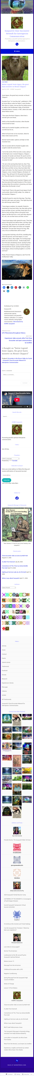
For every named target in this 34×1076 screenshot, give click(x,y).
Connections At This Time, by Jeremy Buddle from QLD (17, 1014)
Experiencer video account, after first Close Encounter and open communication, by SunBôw (18, 339)
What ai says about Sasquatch (10, 578)
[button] (7, 719)
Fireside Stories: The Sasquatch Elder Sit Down (17, 840)
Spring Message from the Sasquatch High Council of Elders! (16, 978)
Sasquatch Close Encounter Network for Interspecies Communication (17, 34)
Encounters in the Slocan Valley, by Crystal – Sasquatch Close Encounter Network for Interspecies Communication (17, 360)
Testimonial (5, 666)
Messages (5, 687)
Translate (14, 460)
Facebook (4, 670)
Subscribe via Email (17, 466)
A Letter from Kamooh (8, 561)
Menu (18, 51)
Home (3, 650)
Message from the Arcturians (12, 965)
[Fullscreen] (30, 406)
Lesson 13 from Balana (10, 988)
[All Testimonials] (17, 44)
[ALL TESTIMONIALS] (17, 1060)
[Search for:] (17, 416)
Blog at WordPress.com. (17, 1065)
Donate (4, 674)
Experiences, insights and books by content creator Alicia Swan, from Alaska (16, 1049)
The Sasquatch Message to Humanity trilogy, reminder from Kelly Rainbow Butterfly (17, 1032)
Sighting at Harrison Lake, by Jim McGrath (14, 572)
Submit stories (6, 662)
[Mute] (27, 406)
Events (4, 658)
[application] (17, 399)
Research (4, 679)
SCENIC (4, 695)
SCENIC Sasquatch (15, 89)
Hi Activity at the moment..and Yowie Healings (17, 924)
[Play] (4, 406)
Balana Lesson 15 (9, 961)
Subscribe (6, 480)
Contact (4, 654)
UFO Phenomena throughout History (13, 332)
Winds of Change (9, 983)
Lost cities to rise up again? (12, 947)
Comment (24, 383)
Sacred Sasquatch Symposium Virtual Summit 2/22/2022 (15, 906)
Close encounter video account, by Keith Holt (15, 555)
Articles (4, 646)
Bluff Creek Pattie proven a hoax (13, 1027)
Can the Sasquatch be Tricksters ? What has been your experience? (16, 929)
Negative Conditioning (10, 973)
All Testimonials (6, 699)
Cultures (5, 82)
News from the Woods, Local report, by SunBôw (17, 1043)
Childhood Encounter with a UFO (13, 969)
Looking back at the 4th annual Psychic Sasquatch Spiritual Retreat (15, 956)
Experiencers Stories (8, 683)
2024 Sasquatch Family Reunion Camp (15, 894)
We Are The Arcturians (10, 951)
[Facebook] (17, 498)
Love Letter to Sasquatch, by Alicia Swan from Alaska (15, 1038)
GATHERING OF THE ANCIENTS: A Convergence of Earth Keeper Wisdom (17, 900)
